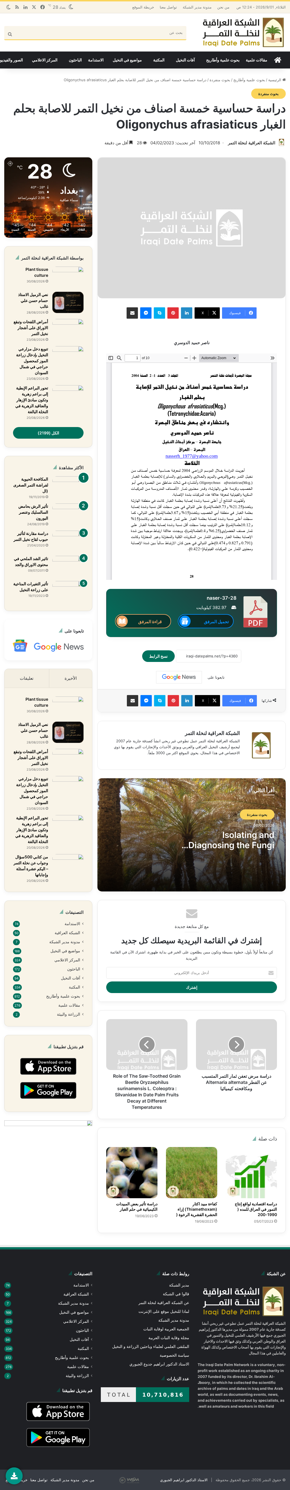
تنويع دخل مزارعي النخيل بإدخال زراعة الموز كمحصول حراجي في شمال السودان (32, 360)
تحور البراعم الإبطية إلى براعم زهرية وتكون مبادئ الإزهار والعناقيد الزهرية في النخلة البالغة (31, 399)
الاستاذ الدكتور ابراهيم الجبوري (184, 1480)
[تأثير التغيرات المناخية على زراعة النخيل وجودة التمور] (68, 591)
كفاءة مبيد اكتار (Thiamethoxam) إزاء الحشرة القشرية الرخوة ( (196, 1209)
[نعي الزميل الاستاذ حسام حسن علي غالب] (68, 302)
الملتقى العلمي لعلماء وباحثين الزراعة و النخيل (150, 1346)
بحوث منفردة (220, 80)
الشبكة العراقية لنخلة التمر (251, 142)
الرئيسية (275, 80)
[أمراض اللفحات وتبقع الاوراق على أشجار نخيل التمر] (68, 329)
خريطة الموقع (143, 7)
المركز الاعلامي (44, 59)
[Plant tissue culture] (68, 277)
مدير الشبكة (179, 1285)
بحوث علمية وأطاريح (223, 59)
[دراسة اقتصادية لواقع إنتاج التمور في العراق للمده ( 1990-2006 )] (251, 1172)
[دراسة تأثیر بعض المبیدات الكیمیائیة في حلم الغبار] (131, 1172)
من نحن (223, 7)
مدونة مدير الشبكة (197, 7)
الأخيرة (71, 678)
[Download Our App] (48, 1076)
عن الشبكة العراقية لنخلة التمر (163, 1302)
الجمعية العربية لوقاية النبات (166, 1329)
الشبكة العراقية (67, 933)
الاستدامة (96, 59)
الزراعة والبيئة (68, 1014)
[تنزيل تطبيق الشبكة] (14, 1475)
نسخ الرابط (158, 656)
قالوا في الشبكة (176, 1294)
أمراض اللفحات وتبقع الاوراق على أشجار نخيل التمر (31, 327)
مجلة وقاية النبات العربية (168, 1337)
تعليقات (26, 678)
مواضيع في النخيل (127, 59)
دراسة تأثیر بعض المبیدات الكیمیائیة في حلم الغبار (136, 1206)
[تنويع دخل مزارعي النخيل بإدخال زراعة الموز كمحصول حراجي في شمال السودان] (68, 356)
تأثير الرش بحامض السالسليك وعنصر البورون (33, 512)
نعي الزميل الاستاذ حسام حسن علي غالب (33, 300)
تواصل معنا (168, 7)
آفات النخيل (185, 59)
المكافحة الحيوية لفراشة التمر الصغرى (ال (30, 485)
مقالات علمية (256, 59)
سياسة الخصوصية (174, 1355)
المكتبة (159, 59)
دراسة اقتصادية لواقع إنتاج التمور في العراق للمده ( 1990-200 (256, 1209)
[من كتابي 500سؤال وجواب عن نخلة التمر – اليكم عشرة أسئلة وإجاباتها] (68, 864)
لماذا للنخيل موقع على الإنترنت (163, 1311)
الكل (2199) (48, 432)
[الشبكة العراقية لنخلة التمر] (243, 32)
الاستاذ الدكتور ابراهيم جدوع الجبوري (159, 1364)
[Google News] (179, 677)
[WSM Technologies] (139, 1480)
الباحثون (75, 59)
